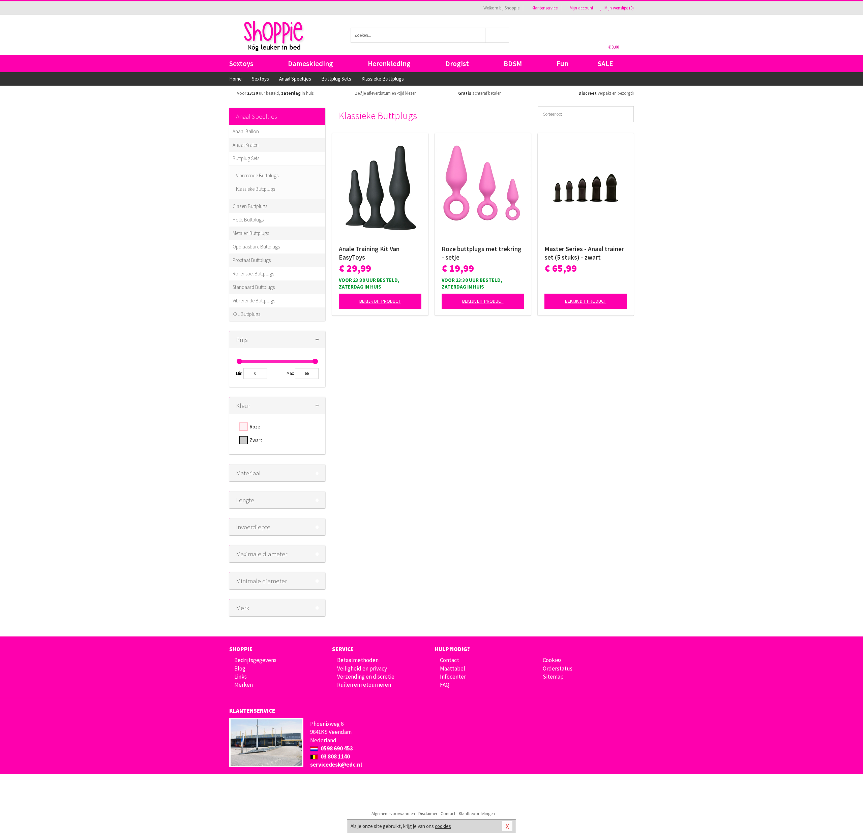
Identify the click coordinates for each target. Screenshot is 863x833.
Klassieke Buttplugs (255, 189)
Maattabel (452, 668)
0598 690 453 (336, 748)
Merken (243, 684)
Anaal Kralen (246, 145)
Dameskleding (310, 63)
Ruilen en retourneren (364, 684)
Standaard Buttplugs (254, 287)
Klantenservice (545, 8)
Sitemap (553, 676)
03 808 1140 (335, 756)
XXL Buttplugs (246, 314)
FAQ (444, 684)
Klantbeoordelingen (477, 813)
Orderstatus (557, 668)
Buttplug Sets (246, 158)
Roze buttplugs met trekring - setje (482, 253)
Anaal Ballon (246, 131)
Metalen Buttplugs (251, 233)
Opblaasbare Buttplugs (256, 246)
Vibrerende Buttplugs (257, 175)
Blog (239, 668)
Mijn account (581, 8)
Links (240, 676)
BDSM (513, 63)
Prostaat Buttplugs (252, 260)
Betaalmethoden (358, 660)
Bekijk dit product (379, 301)
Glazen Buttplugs (250, 206)
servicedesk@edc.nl (336, 764)
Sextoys (241, 63)
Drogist (457, 63)
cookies (443, 826)
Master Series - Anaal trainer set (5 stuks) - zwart (584, 253)
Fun (562, 63)
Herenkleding (389, 63)
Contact (449, 660)
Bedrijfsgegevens (255, 660)
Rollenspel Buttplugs (253, 273)
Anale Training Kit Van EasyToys (369, 253)
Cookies (552, 660)
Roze (254, 426)
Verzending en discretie (365, 676)
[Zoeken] (497, 35)
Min (239, 373)
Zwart (255, 440)
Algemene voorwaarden (393, 813)
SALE (605, 63)
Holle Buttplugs (248, 219)
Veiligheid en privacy (362, 668)
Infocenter (453, 676)
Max (290, 373)
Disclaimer (427, 813)
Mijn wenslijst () (618, 8)
